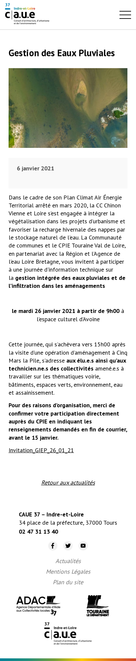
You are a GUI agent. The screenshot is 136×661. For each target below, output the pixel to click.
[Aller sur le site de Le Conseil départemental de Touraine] (97, 607)
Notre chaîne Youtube (81, 541)
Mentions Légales (68, 571)
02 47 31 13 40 (38, 531)
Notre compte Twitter (65, 541)
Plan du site (68, 582)
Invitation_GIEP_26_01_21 (41, 450)
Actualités (68, 561)
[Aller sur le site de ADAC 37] (38, 606)
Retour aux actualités (68, 482)
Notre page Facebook (50, 541)
